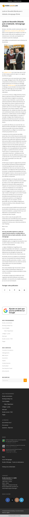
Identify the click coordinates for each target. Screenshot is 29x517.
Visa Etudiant (5, 366)
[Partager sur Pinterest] (14, 290)
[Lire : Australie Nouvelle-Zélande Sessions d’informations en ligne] (3, 450)
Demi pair (4, 336)
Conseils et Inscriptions (7, 350)
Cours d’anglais (5, 328)
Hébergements (5, 353)
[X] (12, 500)
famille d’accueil (11, 85)
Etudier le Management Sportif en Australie (15, 445)
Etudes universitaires (7, 323)
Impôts (4, 360)
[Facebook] (7, 500)
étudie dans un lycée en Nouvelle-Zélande (15, 31)
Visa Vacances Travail (7, 368)
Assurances (5, 358)
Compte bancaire (6, 363)
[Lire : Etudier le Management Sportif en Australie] (3, 446)
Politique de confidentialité (8, 466)
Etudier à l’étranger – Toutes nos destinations (13, 462)
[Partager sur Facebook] (4, 290)
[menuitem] (6, 512)
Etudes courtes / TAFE (7, 339)
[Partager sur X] (9, 290)
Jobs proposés (5, 371)
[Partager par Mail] (24, 290)
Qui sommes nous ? (7, 422)
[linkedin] (21, 500)
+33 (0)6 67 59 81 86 (17, 1)
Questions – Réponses (7, 427)
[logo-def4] (12, 5)
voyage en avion (7, 72)
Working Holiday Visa (7, 325)
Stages (3, 341)
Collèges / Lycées (6, 333)
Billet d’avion (5, 355)
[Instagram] (17, 500)
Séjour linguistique (8, 331)
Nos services (5, 425)
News (3, 457)
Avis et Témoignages (7, 459)
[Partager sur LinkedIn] (19, 290)
